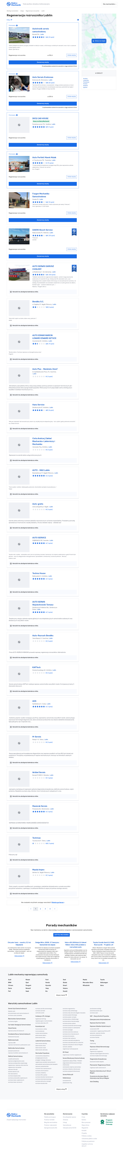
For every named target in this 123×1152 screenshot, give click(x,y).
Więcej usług (60, 1089)
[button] (90, 1139)
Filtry (9, 20)
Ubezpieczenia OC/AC (69, 1128)
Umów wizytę (71, 55)
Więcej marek (60, 995)
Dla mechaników (109, 4)
